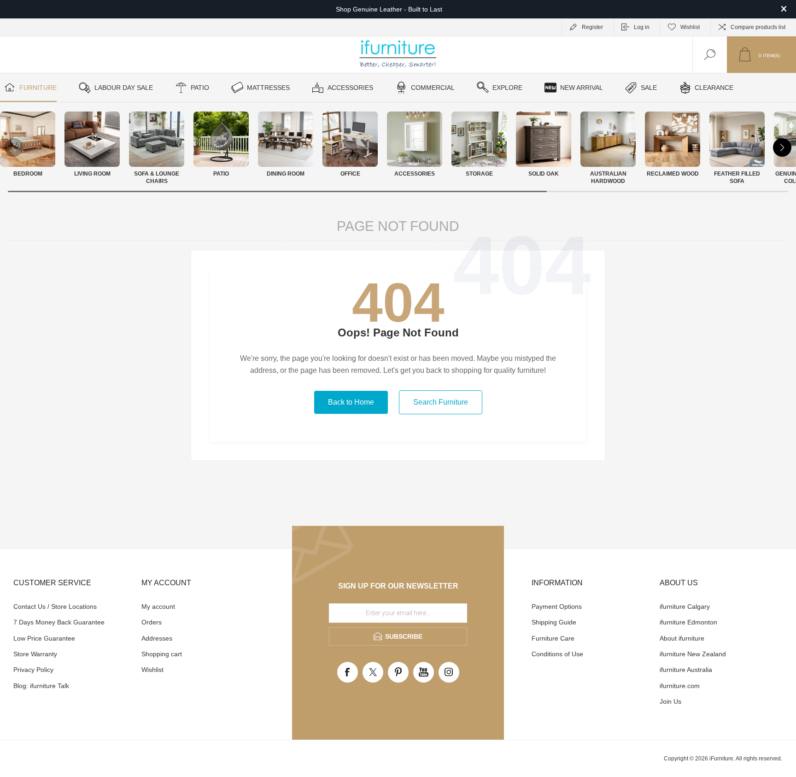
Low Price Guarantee (44, 638)
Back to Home (351, 402)
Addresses (156, 638)
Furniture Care (553, 638)
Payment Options (557, 606)
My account (158, 606)
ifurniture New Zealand (693, 654)
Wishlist (152, 669)
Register (592, 27)
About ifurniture (682, 638)
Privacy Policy (33, 669)
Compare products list (758, 27)
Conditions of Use (557, 654)
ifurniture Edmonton (688, 622)
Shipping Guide (554, 622)
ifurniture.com (680, 685)
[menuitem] (76, 606)
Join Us (670, 701)
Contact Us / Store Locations (55, 606)
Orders (151, 622)
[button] (782, 147)
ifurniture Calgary (685, 606)
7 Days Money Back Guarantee (59, 622)
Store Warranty (35, 654)
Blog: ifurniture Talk (41, 685)
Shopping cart (161, 654)
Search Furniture (440, 402)
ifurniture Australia (686, 669)
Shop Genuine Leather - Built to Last (389, 9)
